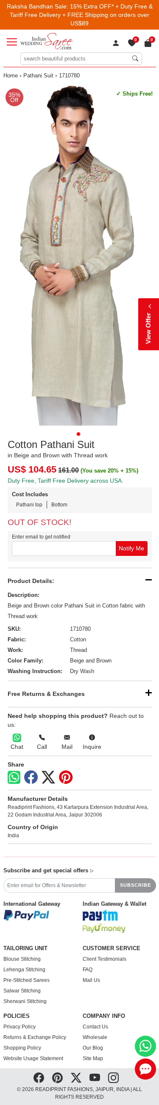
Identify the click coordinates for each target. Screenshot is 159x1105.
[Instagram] (113, 1078)
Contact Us (95, 1027)
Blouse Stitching (22, 959)
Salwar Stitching (22, 991)
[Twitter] (48, 777)
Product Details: (31, 580)
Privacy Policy (19, 1027)
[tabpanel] (79, 255)
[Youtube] (94, 1078)
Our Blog (93, 1048)
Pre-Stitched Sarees (26, 980)
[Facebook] (31, 777)
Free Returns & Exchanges (46, 693)
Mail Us (91, 980)
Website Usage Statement (33, 1058)
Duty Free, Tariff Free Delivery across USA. (65, 480)
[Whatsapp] (14, 777)
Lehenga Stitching (24, 970)
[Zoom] (79, 255)
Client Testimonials (104, 959)
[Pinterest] (66, 777)
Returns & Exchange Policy (34, 1037)
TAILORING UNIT (25, 948)
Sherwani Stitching (25, 1001)
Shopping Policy (22, 1048)
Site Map (93, 1058)
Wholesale (95, 1037)
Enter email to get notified (41, 537)
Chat (17, 746)
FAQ (87, 970)
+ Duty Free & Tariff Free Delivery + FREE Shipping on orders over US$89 (81, 15)
